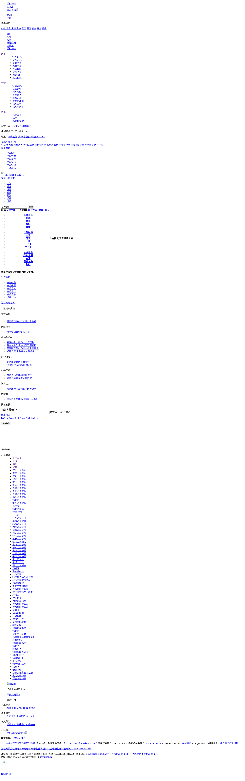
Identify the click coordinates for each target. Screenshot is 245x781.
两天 (28, 238)
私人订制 (17, 77)
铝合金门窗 (18, 658)
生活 (3, 83)
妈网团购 (17, 103)
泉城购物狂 (25, 126)
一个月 (28, 244)
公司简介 (11, 716)
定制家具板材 (19, 634)
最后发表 (32, 210)
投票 (9, 189)
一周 (28, 241)
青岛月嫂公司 (19, 535)
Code (28, 418)
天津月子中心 (19, 494)
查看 (28, 258)
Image (11, 418)
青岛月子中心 (19, 491)
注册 (9, 18)
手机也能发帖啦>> (14, 175)
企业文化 (30, 716)
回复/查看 (28, 255)
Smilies (34, 418)
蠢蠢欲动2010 (38, 136)
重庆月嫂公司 (19, 538)
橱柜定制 (17, 625)
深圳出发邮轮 (19, 565)
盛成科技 (186, 743)
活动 (9, 39)
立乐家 (15, 515)
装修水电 (17, 640)
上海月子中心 (19, 521)
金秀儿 (15, 610)
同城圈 (12, 684)
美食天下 (17, 95)
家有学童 (17, 66)
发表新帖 (5, 148)
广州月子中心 (19, 470)
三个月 (28, 247)
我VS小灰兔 (24, 136)
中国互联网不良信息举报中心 (145, 754)
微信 (22, 733)
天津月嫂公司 (19, 550)
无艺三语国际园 (20, 586)
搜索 (31, 207)
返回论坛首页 (8, 178)
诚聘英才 (11, 724)
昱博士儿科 (18, 562)
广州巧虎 (17, 598)
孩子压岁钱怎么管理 (22, 577)
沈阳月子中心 (19, 476)
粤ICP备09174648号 (88, 743)
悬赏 (9, 195)
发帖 (3, 774)
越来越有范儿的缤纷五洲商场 (21, 345)
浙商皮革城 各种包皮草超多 (21, 351)
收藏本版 (5, 142)
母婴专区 (39, 145)
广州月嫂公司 (19, 518)
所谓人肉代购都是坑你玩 (19, 375)
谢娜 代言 (17, 512)
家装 (14, 467)
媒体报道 (30, 708)
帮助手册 (11, 708)
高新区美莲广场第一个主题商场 (23, 348)
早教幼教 (17, 63)
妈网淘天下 (18, 106)
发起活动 (11, 165)
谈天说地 (17, 86)
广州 (3, 28)
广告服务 (30, 724)
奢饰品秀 (48, 145)
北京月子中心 (19, 479)
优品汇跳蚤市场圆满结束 (19, 365)
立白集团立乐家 (20, 589)
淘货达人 (18, 145)
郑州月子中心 (19, 497)
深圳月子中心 (19, 503)
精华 (9, 186)
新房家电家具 (19, 622)
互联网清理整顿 (27, 743)
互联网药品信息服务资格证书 (16, 748)
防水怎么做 (18, 619)
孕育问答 (17, 71)
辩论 (9, 201)
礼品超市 (17, 115)
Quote (22, 418)
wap (18, 733)
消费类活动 (64, 145)
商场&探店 (76, 145)
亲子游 (10, 45)
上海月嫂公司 (19, 544)
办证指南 (17, 68)
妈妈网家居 (18, 509)
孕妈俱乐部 (18, 101)
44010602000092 (154, 743)
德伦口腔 (17, 574)
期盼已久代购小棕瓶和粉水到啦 (23, 399)
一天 (19, 210)
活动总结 (11, 168)
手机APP (11, 3)
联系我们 (21, 724)
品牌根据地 (18, 121)
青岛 (39, 28)
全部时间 (28, 232)
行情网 (15, 595)
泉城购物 (17, 89)
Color (5, 418)
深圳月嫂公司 (19, 532)
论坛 (9, 36)
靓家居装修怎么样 (21, 652)
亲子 (3, 54)
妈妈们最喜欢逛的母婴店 (19, 378)
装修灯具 (17, 649)
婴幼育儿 (17, 60)
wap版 (10, 6)
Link (17, 418)
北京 (8, 28)
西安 (29, 28)
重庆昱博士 (18, 559)
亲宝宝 (15, 506)
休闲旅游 (17, 92)
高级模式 (5, 415)
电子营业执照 (38, 748)
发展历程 (21, 716)
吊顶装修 (17, 661)
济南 (34, 28)
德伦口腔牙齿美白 (21, 580)
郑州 (44, 28)
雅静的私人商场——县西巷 (20, 342)
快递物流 (86, 145)
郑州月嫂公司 (19, 556)
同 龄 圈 (16, 74)
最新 (47, 210)
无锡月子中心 (19, 488)
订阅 (13, 142)
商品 (9, 192)
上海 (18, 28)
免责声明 (21, 708)
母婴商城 (11, 42)
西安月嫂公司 (19, 530)
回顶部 (9, 774)
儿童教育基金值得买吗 (23, 637)
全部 (3, 145)
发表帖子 (11, 153)
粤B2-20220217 (71, 743)
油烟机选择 (18, 655)
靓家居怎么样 (19, 628)
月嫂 (14, 461)
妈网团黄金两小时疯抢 (18, 362)
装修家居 (17, 98)
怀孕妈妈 (17, 57)
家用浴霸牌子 (19, 675)
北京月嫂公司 (19, 524)
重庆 (24, 28)
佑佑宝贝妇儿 (19, 541)
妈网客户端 (97, 145)
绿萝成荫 (12, 136)
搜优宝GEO (19, 738)
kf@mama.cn (93, 754)
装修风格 (17, 616)
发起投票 (11, 156)
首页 (9, 33)
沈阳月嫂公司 (19, 553)
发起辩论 (11, 162)
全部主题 (10, 210)
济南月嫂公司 (19, 547)
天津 (13, 28)
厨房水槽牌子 (19, 678)
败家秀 (9, 145)
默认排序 (28, 252)
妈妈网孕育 (14, 694)
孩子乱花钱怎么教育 (22, 592)
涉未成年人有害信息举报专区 (115, 754)
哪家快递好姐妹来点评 (18, 332)
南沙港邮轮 (18, 571)
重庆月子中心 (19, 482)
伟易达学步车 (19, 601)
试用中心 (17, 118)
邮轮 (14, 464)
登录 (9, 15)
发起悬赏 (11, 159)
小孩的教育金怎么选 (22, 672)
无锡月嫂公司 (19, 527)
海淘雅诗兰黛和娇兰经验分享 (21, 389)
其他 (56, 145)
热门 (28, 264)
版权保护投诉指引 (229, 743)
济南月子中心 (19, 473)
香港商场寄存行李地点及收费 (21, 321)
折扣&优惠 (28, 145)
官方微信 (11, 10)
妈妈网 (15, 500)
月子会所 (17, 458)
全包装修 (17, 669)
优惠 (3, 112)
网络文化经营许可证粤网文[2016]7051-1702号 (68, 748)
